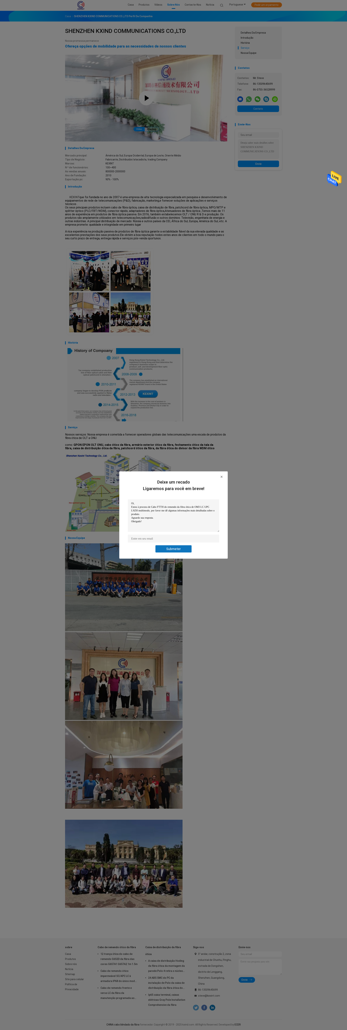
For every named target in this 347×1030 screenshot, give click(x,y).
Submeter (173, 549)
